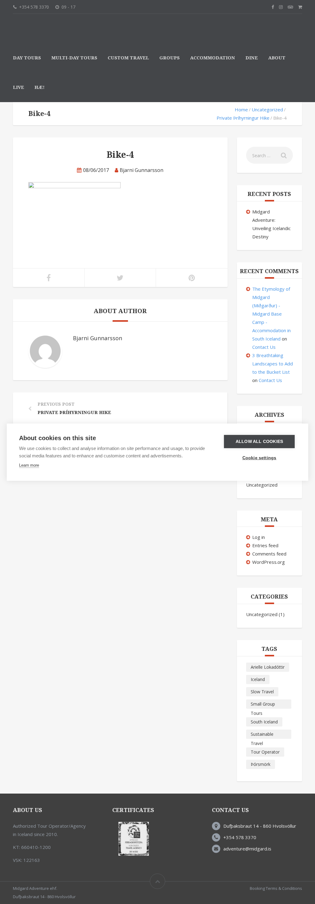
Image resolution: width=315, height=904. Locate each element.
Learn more (29, 465)
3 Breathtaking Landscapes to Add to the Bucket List (272, 363)
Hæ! (39, 87)
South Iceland (264, 722)
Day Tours (27, 58)
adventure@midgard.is (247, 849)
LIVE (18, 87)
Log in (258, 537)
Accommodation (212, 58)
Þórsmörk (260, 764)
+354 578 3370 (239, 837)
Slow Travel (262, 692)
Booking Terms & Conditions (276, 888)
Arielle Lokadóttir (268, 667)
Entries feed (265, 545)
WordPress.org (268, 562)
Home (241, 109)
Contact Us (264, 347)
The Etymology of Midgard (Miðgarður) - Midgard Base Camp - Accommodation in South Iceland (271, 314)
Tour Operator (265, 752)
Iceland (258, 679)
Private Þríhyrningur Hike (243, 118)
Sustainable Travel (262, 735)
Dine (251, 58)
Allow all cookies (259, 441)
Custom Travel (128, 58)
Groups (169, 58)
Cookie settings (259, 458)
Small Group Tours (263, 705)
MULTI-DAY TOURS (74, 58)
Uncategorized (267, 109)
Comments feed (269, 554)
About (276, 58)
